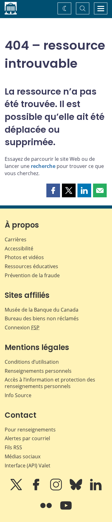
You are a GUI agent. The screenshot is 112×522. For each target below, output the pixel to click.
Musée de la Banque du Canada (41, 309)
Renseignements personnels (38, 370)
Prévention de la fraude (32, 275)
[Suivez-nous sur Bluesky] (76, 488)
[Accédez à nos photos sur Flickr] (47, 509)
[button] (53, 190)
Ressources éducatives (31, 266)
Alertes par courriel (27, 438)
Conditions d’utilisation (32, 361)
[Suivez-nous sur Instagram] (57, 488)
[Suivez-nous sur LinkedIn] (95, 488)
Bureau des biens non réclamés (42, 318)
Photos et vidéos (24, 257)
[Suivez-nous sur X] (17, 488)
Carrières (15, 239)
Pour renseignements (30, 429)
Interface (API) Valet (27, 465)
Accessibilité (19, 248)
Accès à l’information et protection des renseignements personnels (50, 383)
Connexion (22, 327)
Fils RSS (13, 447)
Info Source (18, 395)
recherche (43, 166)
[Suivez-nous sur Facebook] (37, 488)
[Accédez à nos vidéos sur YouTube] (66, 509)
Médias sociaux (22, 456)
